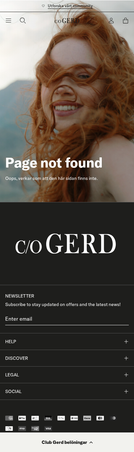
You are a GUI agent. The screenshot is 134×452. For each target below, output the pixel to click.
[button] (67, 442)
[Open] (8, 20)
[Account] (111, 20)
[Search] (23, 20)
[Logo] (67, 20)
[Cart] (125, 20)
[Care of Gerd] (67, 243)
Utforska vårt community (70, 5)
